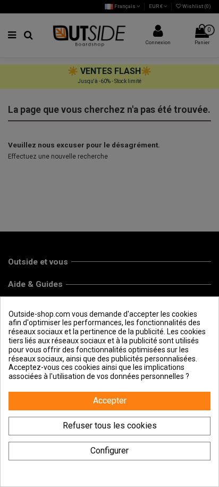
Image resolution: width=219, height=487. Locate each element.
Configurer (109, 450)
